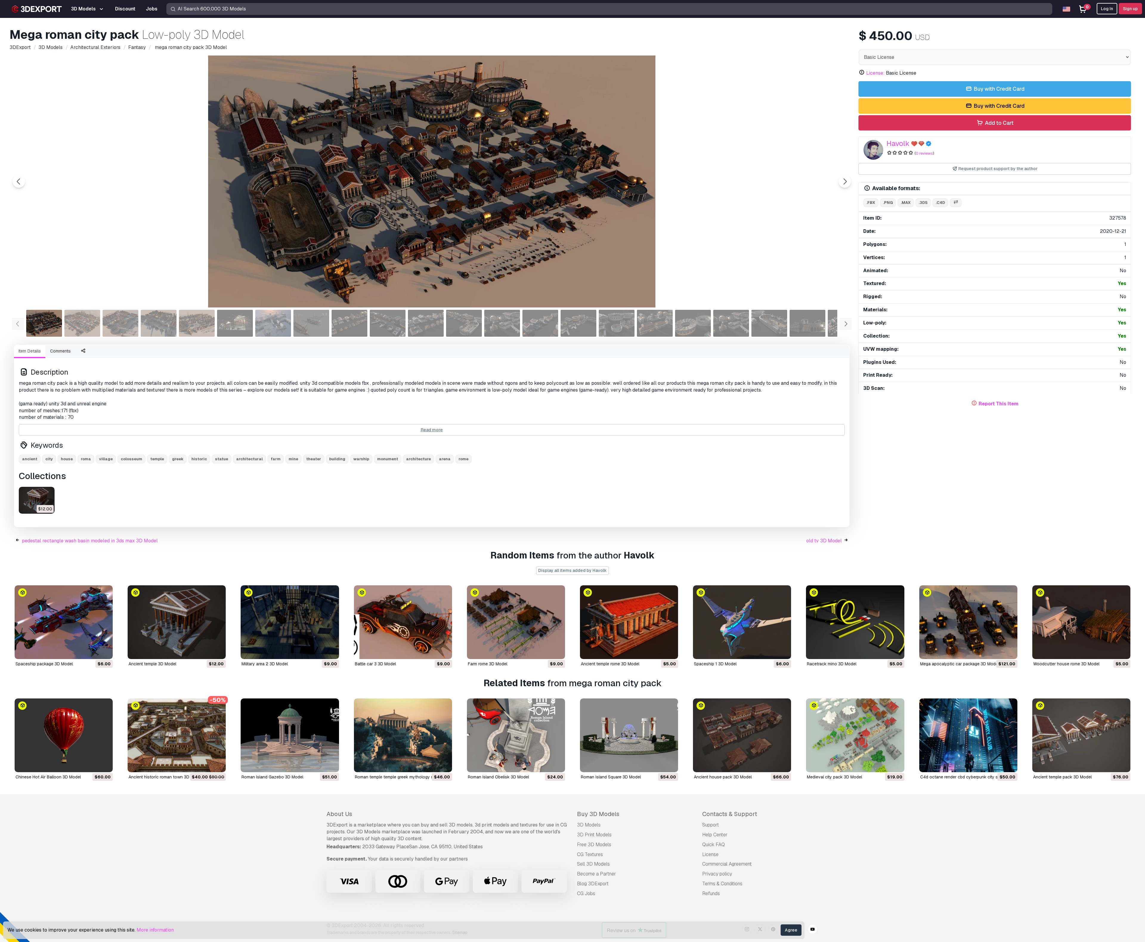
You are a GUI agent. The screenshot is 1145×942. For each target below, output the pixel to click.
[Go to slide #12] (464, 323)
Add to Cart (999, 122)
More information (155, 930)
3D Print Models (594, 835)
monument (387, 458)
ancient (29, 458)
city (49, 458)
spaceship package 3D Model (44, 664)
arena (445, 458)
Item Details (29, 351)
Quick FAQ (713, 844)
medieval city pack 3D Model (834, 777)
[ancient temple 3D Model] (37, 500)
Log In (1107, 8)
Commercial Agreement (727, 864)
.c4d (940, 202)
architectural (249, 458)
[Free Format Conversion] (955, 202)
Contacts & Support (729, 814)
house (67, 458)
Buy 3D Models (598, 814)
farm (276, 458)
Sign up (1130, 8)
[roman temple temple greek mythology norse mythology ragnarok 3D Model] (403, 735)
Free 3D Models (594, 844)
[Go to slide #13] (502, 323)
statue (221, 458)
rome (463, 458)
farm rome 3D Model (487, 664)
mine (293, 458)
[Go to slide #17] (655, 323)
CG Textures (590, 854)
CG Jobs (586, 893)
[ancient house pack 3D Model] (742, 735)
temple (157, 458)
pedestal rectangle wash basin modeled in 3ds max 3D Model (90, 541)
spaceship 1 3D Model (715, 664)
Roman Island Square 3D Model (611, 777)
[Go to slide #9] (349, 323)
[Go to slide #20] (769, 323)
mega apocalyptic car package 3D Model (959, 664)
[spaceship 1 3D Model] (742, 622)
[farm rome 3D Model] (516, 622)
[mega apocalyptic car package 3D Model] (968, 622)
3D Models (589, 825)
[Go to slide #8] (311, 323)
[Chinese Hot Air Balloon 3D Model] (64, 735)
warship (361, 458)
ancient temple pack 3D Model (1062, 777)
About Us (339, 814)
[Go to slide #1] (44, 323)
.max (906, 202)
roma (86, 458)
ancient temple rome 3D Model (610, 664)
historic (199, 458)
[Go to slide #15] (578, 323)
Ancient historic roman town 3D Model (165, 777)
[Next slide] (844, 181)
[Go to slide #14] (540, 323)
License (710, 854)
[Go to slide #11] (426, 323)
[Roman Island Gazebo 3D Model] (290, 735)
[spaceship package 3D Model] (64, 622)
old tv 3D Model (824, 541)
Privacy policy (717, 874)
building (337, 458)
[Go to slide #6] (235, 323)
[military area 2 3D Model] (290, 622)
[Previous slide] (19, 181)
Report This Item (999, 404)
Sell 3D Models (593, 864)
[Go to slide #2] (82, 323)
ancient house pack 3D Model (723, 777)
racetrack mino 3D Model (831, 664)
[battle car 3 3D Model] (403, 622)
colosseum (131, 458)
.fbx (871, 202)
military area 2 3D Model (265, 664)
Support (710, 825)
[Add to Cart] (91, 651)
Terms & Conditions (722, 884)
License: (875, 73)
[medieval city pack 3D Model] (855, 735)
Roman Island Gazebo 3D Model (272, 777)
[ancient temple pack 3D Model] (1081, 735)
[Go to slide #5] (197, 323)
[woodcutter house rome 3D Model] (1081, 622)
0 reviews (924, 153)
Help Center (715, 835)
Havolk (897, 143)
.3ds (923, 202)
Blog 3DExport (593, 884)
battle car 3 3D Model (375, 664)
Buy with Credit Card (998, 88)
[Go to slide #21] (807, 323)
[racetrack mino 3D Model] (855, 622)
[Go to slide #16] (617, 323)
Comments (60, 351)
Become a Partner (596, 874)
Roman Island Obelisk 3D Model (498, 777)
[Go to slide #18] (693, 323)
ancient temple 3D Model (152, 664)
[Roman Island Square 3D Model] (629, 735)
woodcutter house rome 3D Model (1066, 664)
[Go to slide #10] (388, 323)
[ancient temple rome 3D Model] (629, 622)
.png (888, 202)
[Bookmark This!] (104, 651)
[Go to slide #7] (273, 323)
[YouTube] (812, 930)
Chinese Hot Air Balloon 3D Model (48, 777)
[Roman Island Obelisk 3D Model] (516, 735)
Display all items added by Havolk (572, 570)
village (106, 458)
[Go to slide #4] (159, 323)
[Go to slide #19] (731, 323)
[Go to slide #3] (120, 323)
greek (177, 458)
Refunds (711, 893)
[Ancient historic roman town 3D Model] (177, 735)
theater (313, 458)
